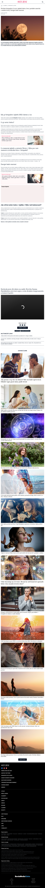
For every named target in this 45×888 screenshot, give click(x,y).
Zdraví (2, 800)
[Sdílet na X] (22, 325)
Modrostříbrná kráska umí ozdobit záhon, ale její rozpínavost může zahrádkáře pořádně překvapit (16, 871)
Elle (2, 816)
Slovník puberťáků (9, 833)
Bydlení (3, 805)
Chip (2, 823)
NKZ (11, 881)
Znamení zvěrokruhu (25, 330)
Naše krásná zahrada (6, 821)
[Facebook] (2, 768)
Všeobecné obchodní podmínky (9, 782)
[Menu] (2, 2)
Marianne (3, 818)
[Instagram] (4, 768)
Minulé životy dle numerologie (12, 838)
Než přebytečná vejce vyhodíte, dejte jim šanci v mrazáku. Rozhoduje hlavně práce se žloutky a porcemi (17, 868)
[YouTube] (6, 768)
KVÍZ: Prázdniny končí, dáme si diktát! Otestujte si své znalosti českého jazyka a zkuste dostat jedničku (16, 862)
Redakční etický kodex (6, 775)
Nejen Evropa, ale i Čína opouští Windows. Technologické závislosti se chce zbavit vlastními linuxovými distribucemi (19, 866)
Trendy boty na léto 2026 (24, 839)
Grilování (8, 834)
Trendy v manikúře (4, 838)
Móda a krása (4, 793)
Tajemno (5, 5)
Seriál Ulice (30, 838)
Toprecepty (4, 828)
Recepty (3, 810)
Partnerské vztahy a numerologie (23, 838)
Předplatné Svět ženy (6, 770)
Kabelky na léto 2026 (10, 839)
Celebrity (3, 795)
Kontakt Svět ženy (5, 773)
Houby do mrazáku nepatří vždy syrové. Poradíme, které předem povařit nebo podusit (14, 869)
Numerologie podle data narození (32, 833)
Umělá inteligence (36, 838)
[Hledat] (42, 2)
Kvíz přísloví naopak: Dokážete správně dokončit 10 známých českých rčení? (12, 855)
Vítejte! (5, 834)
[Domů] (22, 2)
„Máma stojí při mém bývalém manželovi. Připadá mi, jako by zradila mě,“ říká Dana (14, 854)
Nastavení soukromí (6, 780)
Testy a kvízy (15, 833)
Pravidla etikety (3, 833)
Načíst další (22, 759)
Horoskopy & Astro (12, 5)
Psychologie (4, 798)
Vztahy (3, 791)
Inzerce (3, 787)
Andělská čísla (20, 833)
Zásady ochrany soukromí (7, 777)
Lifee (2, 825)
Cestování (24, 833)
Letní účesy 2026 (16, 839)
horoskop (17, 330)
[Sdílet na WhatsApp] (24, 325)
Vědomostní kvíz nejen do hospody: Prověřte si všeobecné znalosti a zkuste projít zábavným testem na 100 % (17, 851)
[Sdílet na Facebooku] (20, 325)
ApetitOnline (4, 814)
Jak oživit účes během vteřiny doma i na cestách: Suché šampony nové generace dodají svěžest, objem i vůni (18, 865)
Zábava (3, 802)
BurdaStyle (33, 881)
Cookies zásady (5, 784)
